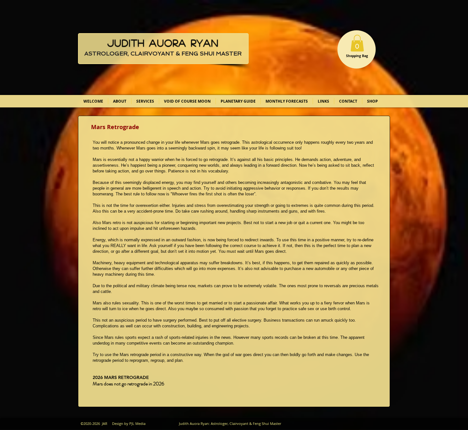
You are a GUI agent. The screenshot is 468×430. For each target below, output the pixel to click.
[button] (357, 43)
